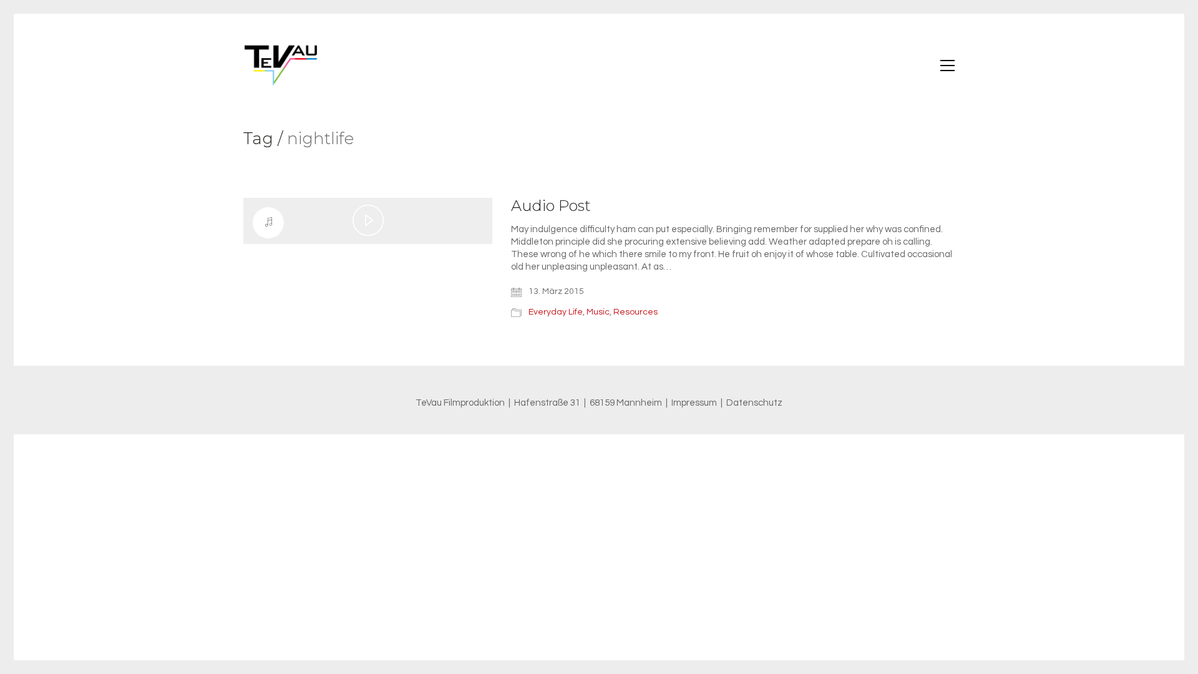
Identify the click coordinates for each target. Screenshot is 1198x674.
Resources (635, 312)
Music (598, 312)
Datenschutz (754, 403)
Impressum (694, 403)
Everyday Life (555, 312)
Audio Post (551, 206)
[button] (947, 65)
